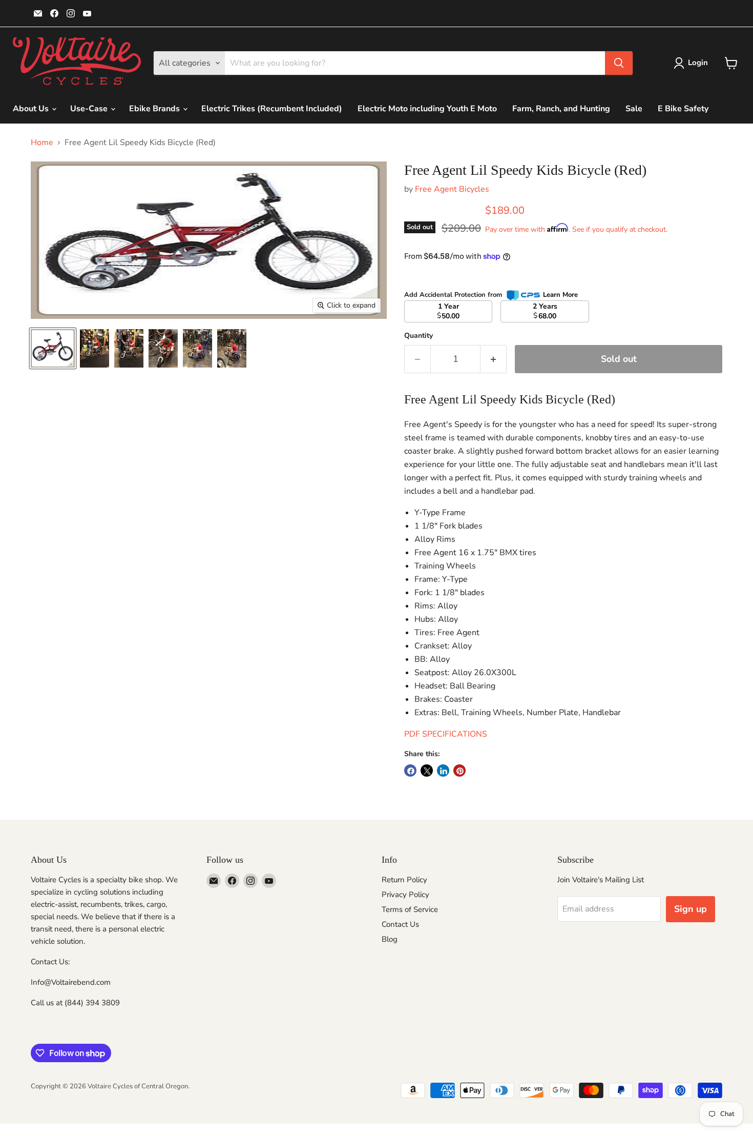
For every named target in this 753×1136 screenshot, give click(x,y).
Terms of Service (410, 909)
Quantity (418, 336)
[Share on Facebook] (410, 770)
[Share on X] (427, 770)
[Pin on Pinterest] (459, 770)
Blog (390, 939)
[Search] (619, 63)
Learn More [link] (560, 294)
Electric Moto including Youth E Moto (427, 108)
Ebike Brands (155, 108)
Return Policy (404, 880)
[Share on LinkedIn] (443, 770)
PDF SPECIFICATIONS (445, 734)
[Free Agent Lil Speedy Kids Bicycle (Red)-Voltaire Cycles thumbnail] (53, 348)
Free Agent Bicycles (452, 189)
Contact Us (400, 924)
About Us (32, 108)
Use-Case (90, 108)
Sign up (690, 909)
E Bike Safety (683, 108)
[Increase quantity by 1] (493, 359)
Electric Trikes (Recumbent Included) (271, 108)
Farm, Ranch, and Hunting (561, 108)
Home (42, 142)
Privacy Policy (405, 894)
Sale (633, 108)
